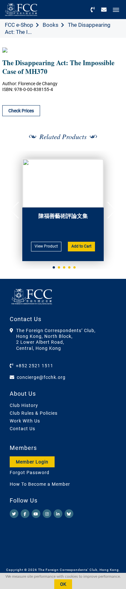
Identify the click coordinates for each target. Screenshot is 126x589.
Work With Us (25, 420)
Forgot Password (29, 472)
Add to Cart (81, 246)
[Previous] (17, 210)
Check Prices (21, 110)
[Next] (109, 210)
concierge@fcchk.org (41, 377)
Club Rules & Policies (34, 413)
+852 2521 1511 (34, 365)
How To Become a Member (40, 484)
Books (50, 25)
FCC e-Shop (19, 25)
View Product (46, 246)
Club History (24, 405)
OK (63, 584)
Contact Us (22, 428)
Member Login (32, 461)
